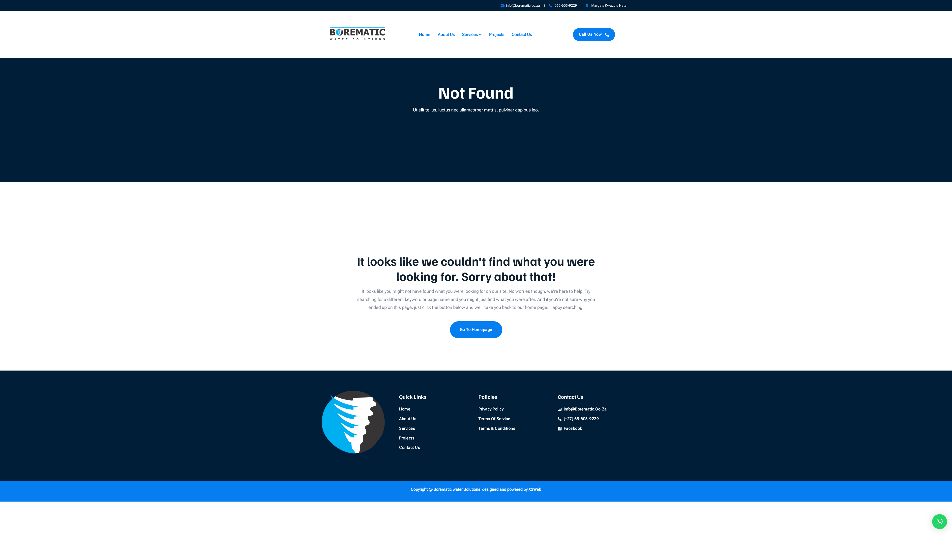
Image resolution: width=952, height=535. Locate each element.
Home (424, 34)
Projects (496, 34)
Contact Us (522, 34)
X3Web (535, 489)
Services (470, 34)
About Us (446, 34)
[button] (939, 521)
